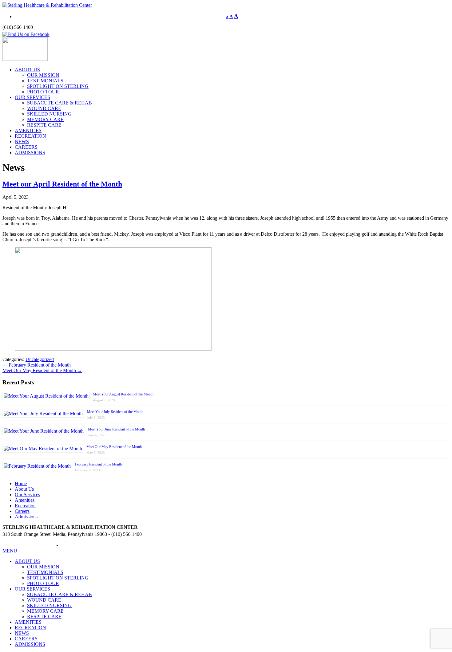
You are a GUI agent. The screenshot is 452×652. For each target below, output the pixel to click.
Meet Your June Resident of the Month (116, 429)
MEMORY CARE (45, 119)
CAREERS (26, 147)
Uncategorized (40, 359)
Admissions (26, 516)
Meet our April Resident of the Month (62, 184)
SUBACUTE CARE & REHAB (59, 102)
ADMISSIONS (30, 152)
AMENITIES (28, 130)
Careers (22, 511)
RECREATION (30, 136)
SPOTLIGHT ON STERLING (58, 86)
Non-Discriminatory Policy (28, 545)
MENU (9, 550)
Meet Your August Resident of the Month (123, 394)
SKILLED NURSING (49, 113)
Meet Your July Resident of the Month (115, 412)
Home (21, 483)
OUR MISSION (43, 75)
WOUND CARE (44, 108)
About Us (24, 489)
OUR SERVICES (32, 97)
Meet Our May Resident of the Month (42, 370)
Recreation (25, 505)
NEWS (22, 141)
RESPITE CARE (44, 125)
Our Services (27, 494)
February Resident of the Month (36, 364)
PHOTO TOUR (43, 91)
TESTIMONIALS (45, 80)
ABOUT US (27, 69)
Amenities (24, 500)
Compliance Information (83, 545)
